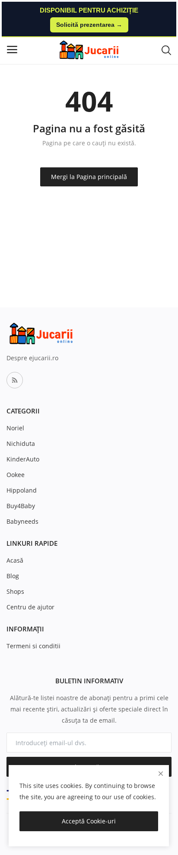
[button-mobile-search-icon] (166, 49)
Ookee (15, 475)
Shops (15, 591)
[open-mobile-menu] (12, 49)
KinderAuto (22, 459)
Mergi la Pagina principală (89, 177)
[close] (161, 773)
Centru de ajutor (30, 607)
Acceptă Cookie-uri (89, 821)
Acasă (14, 560)
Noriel (15, 428)
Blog (12, 576)
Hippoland (21, 490)
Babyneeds (22, 521)
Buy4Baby (20, 506)
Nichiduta (20, 443)
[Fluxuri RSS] (14, 380)
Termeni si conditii (33, 646)
